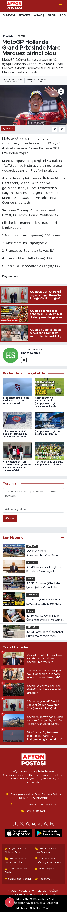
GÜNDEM (8, 15)
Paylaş (9, 129)
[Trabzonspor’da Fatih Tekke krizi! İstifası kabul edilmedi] (17, 386)
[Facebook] (15, 823)
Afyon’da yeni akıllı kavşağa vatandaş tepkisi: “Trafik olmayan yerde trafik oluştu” (45, 602)
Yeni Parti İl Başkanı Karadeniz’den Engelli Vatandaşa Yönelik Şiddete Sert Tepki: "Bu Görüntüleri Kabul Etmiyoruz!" (44, 569)
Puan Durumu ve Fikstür (16, 871)
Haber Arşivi (45, 879)
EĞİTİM (28, 894)
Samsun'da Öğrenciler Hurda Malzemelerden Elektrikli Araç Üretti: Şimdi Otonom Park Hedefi (44, 634)
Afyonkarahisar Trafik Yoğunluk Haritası (48, 860)
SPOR (52, 15)
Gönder (10, 518)
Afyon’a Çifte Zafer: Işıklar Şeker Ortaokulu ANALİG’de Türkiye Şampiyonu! (43, 586)
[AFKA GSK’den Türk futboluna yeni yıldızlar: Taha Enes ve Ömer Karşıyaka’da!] (17, 451)
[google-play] (48, 834)
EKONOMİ (16, 894)
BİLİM (30, 611)
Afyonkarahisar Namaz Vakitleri (15, 860)
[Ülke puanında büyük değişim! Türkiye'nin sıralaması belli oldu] (17, 420)
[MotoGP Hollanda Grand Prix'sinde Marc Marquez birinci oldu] (33, 105)
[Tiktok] (39, 823)
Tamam (45, 908)
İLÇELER (50, 894)
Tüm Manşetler (47, 869)
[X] (21, 823)
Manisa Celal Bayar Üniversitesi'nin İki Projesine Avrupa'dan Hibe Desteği (44, 618)
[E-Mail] (24, 360)
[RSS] (51, 823)
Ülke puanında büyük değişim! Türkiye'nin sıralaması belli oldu (15, 434)
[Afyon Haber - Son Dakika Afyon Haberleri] (14, 5)
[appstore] (18, 834)
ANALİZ (12, 891)
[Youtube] (33, 823)
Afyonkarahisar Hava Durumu (45, 851)
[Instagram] (27, 823)
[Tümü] (62, 537)
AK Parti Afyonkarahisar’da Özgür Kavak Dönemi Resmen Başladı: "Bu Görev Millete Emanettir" (43, 553)
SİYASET (24, 15)
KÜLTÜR (39, 894)
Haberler (8, 36)
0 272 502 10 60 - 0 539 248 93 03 (36, 804)
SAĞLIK (53, 891)
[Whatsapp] (45, 823)
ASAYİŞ (39, 15)
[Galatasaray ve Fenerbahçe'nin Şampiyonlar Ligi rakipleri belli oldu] (49, 386)
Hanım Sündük (30, 353)
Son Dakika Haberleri (20, 879)
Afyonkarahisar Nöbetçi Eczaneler (15, 851)
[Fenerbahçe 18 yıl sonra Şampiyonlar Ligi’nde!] (49, 451)
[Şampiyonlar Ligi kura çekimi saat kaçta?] (49, 420)
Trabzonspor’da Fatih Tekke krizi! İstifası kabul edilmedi (16, 401)
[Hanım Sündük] (10, 355)
